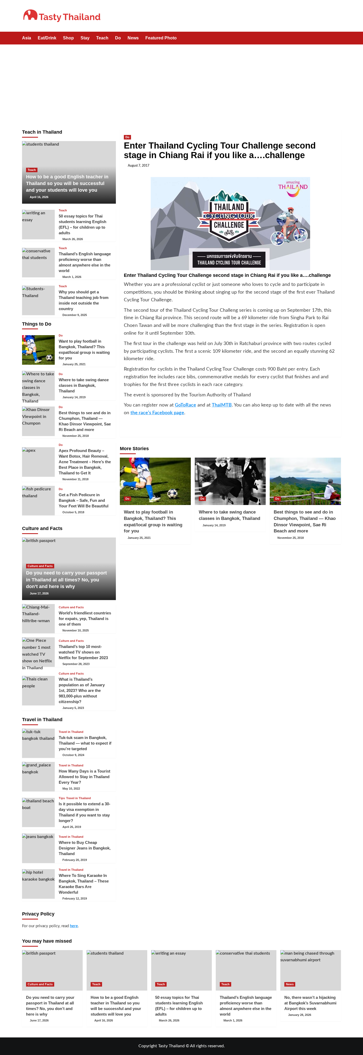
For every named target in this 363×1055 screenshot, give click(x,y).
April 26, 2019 (71, 826)
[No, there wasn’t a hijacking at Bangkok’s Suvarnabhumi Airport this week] (310, 970)
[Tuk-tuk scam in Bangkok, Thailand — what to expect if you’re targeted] (38, 743)
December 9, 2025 (74, 315)
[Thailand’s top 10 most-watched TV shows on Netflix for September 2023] (38, 652)
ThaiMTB (222, 405)
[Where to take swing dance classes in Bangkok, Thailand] (230, 481)
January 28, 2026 (299, 1014)
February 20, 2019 (74, 859)
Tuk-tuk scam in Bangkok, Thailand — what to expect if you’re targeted (85, 743)
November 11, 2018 (75, 479)
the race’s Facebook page (157, 412)
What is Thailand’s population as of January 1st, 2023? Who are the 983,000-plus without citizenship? (82, 690)
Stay (85, 38)
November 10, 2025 (75, 630)
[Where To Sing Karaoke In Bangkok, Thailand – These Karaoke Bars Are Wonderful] (38, 884)
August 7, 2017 (138, 165)
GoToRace (185, 405)
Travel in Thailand (71, 731)
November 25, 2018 (290, 537)
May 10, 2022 (71, 788)
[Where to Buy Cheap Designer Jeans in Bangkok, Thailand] (38, 848)
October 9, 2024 (73, 755)
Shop (68, 38)
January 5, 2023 (73, 707)
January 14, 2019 (214, 525)
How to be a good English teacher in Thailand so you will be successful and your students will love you (67, 183)
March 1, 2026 (71, 276)
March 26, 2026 (72, 239)
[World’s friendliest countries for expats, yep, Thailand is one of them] (38, 619)
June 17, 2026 (39, 593)
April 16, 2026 (39, 197)
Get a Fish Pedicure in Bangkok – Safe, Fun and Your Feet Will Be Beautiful (83, 500)
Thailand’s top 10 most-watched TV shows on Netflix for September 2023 (83, 652)
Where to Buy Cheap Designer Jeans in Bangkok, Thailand (85, 848)
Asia (26, 38)
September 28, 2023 (76, 664)
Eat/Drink (47, 38)
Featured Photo (161, 38)
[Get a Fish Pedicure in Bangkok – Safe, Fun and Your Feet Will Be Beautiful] (38, 500)
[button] (337, 38)
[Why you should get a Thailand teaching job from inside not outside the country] (38, 300)
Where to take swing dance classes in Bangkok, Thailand (84, 385)
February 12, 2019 (74, 898)
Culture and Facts (40, 566)
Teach (102, 38)
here (74, 926)
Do (118, 38)
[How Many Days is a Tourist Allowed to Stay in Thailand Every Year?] (38, 776)
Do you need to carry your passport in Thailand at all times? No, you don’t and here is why (66, 579)
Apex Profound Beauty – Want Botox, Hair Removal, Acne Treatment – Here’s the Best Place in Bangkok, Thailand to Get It (85, 461)
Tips (62, 798)
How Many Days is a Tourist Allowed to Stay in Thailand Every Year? (84, 777)
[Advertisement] (181, 84)
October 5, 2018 (73, 512)
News (133, 38)
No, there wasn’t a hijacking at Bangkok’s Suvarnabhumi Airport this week (310, 1003)
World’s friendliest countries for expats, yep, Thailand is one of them (85, 618)
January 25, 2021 (139, 537)
